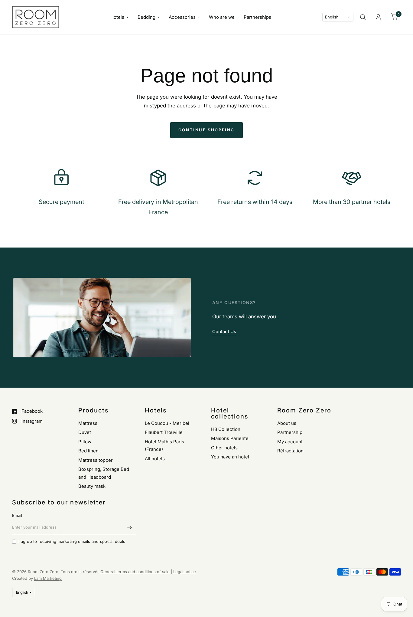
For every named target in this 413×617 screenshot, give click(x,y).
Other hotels (224, 448)
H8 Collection (225, 429)
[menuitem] (119, 17)
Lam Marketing (48, 578)
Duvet (84, 432)
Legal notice (184, 571)
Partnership (289, 432)
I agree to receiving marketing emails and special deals (71, 541)
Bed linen (88, 451)
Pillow (84, 442)
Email (17, 515)
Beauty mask (92, 486)
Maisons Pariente (230, 438)
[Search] (363, 17)
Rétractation (290, 451)
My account (290, 442)
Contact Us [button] (224, 331)
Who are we (222, 17)
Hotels (117, 17)
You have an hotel (230, 457)
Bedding (146, 17)
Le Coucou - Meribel (167, 423)
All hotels (155, 458)
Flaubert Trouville (164, 432)
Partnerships (257, 17)
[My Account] (378, 17)
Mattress (87, 423)
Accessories (182, 17)
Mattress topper (95, 460)
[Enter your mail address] (130, 527)
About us (286, 423)
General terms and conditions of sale (135, 571)
